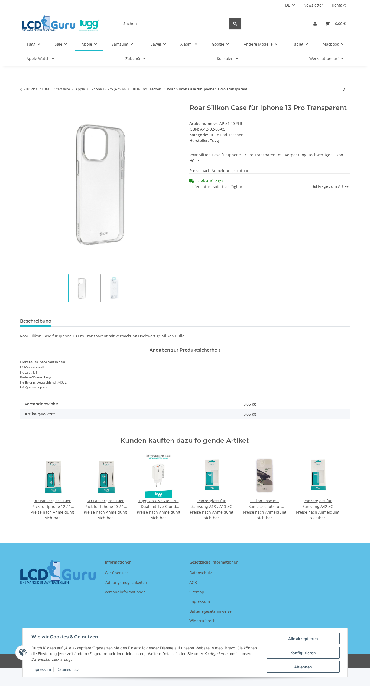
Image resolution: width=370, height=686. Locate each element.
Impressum (41, 669)
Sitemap (196, 592)
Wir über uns (117, 572)
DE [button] (287, 5)
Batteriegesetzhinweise (210, 611)
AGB (193, 582)
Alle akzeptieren (303, 638)
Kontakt (339, 5)
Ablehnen (303, 667)
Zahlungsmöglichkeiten (126, 582)
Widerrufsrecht (203, 620)
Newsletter (313, 5)
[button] (315, 23)
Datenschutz (68, 669)
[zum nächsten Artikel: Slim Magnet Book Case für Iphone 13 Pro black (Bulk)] (344, 89)
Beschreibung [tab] (35, 321)
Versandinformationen (125, 592)
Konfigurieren (303, 652)
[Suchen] (235, 23)
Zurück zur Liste (36, 89)
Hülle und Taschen (226, 134)
